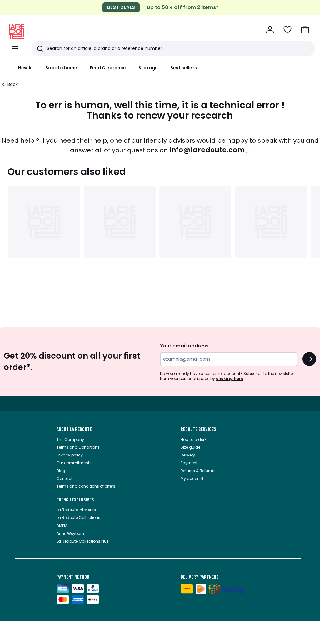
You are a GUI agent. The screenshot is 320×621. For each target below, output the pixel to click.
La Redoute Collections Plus (83, 541)
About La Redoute (74, 429)
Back (13, 84)
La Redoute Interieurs (76, 509)
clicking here (229, 378)
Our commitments (74, 463)
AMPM (62, 525)
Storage (148, 68)
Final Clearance (108, 68)
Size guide (190, 447)
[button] (305, 29)
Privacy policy (70, 455)
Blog (61, 470)
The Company (70, 439)
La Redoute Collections (78, 517)
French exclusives (75, 499)
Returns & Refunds (198, 470)
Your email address (184, 346)
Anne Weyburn (70, 533)
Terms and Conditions (78, 447)
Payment (189, 463)
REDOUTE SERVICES (198, 429)
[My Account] (270, 29)
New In (25, 68)
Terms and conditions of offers (86, 486)
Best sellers (183, 68)
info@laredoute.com (207, 150)
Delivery (188, 455)
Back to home (61, 68)
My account (192, 478)
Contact (64, 478)
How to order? (194, 439)
